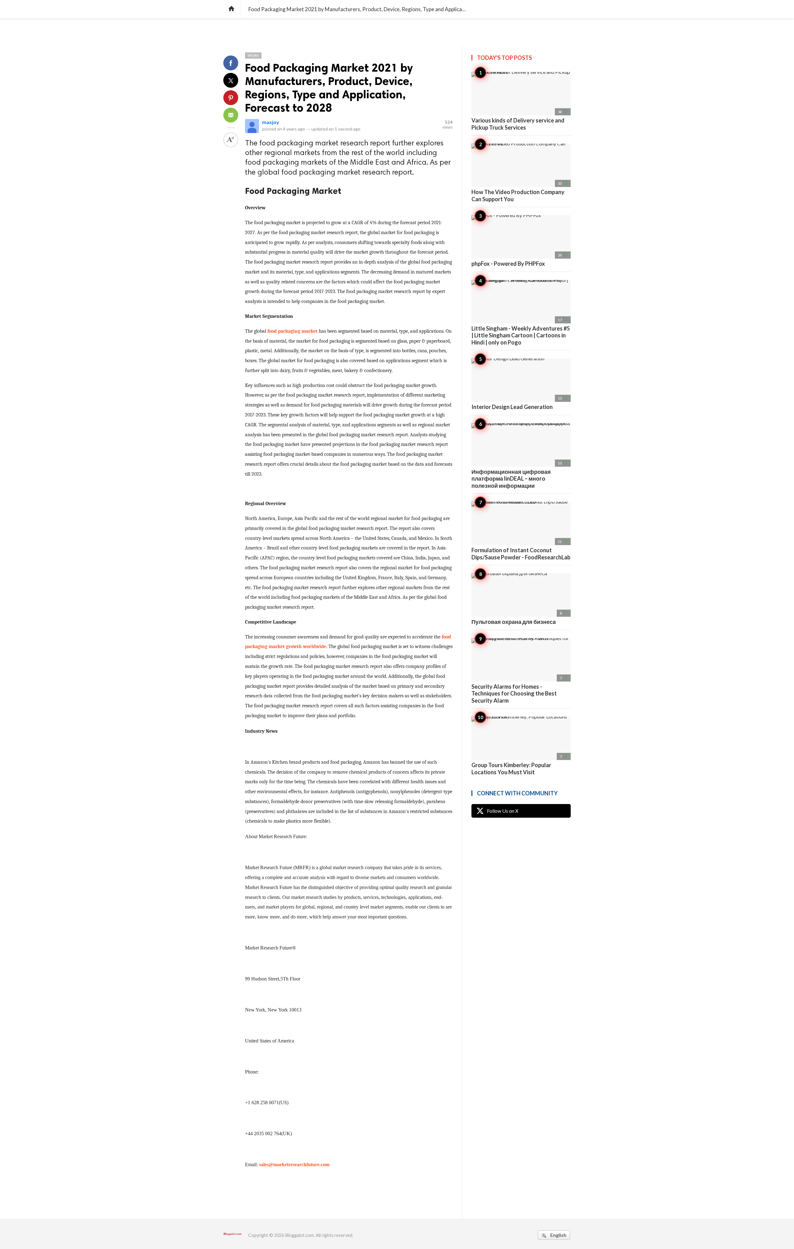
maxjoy (270, 122)
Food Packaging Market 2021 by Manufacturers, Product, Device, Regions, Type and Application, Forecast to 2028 (329, 87)
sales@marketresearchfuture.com (294, 1164)
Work (253, 55)
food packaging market (292, 331)
